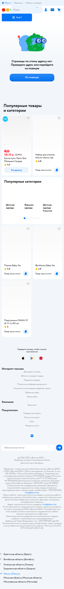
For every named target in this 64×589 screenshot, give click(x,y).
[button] (17, 17)
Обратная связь (32, 392)
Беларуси (39, 463)
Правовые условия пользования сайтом (32, 460)
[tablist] (32, 201)
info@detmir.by (32, 492)
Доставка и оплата (32, 372)
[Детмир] (6, 10)
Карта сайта (32, 396)
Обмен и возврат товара (32, 376)
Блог (32, 421)
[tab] (13, 201)
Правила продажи (32, 380)
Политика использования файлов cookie (32, 388)
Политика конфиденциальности (32, 384)
